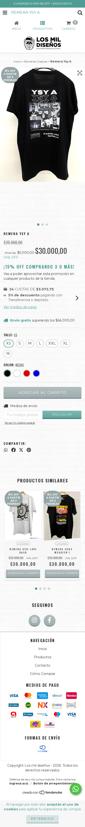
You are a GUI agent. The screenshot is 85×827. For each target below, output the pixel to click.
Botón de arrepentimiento (54, 783)
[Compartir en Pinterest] (29, 449)
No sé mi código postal (20, 422)
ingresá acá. (19, 783)
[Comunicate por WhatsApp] (75, 789)
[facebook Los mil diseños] (49, 621)
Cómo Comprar (42, 674)
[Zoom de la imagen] (80, 73)
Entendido (42, 818)
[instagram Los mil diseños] (34, 621)
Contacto (42, 665)
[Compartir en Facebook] (13, 449)
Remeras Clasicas (35, 61)
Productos (42, 657)
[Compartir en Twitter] (21, 449)
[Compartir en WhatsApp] (6, 449)
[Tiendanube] (42, 793)
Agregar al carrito (23, 573)
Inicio (17, 61)
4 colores (23, 544)
